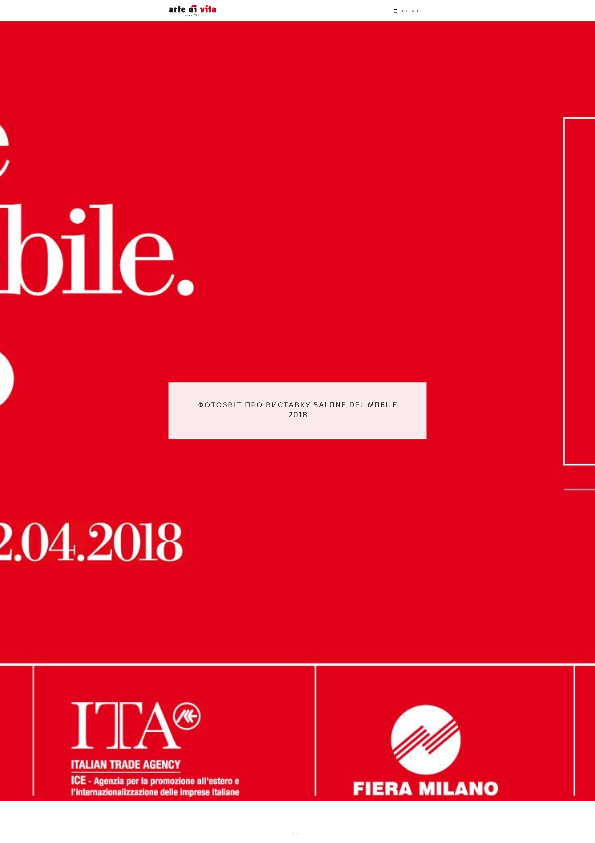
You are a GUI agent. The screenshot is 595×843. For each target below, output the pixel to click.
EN (412, 10)
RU (404, 10)
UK (419, 10)
